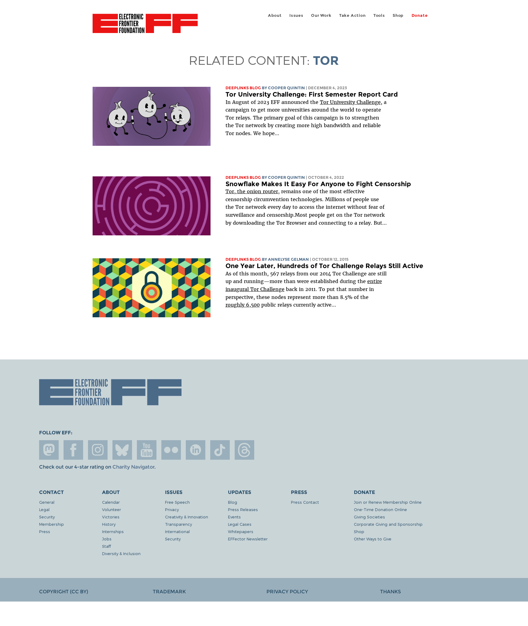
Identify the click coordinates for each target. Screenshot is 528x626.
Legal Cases (239, 524)
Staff (106, 546)
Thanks (390, 592)
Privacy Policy (287, 592)
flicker (171, 450)
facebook (73, 450)
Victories (110, 516)
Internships (113, 531)
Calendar (111, 502)
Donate (420, 15)
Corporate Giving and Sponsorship (388, 524)
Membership (51, 524)
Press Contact (305, 502)
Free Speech (177, 502)
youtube (146, 450)
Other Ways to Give (372, 538)
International (177, 531)
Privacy (172, 509)
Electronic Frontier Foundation (145, 27)
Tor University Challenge (350, 102)
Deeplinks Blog (243, 88)
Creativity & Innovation (186, 516)
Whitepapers (240, 531)
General (46, 502)
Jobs (107, 538)
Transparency (178, 524)
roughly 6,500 (243, 305)
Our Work (321, 15)
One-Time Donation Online (380, 509)
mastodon (49, 450)
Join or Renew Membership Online (388, 502)
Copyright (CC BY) (63, 592)
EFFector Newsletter (248, 538)
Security (47, 516)
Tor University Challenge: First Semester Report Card (312, 94)
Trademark (169, 592)
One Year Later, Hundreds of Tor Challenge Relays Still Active (324, 266)
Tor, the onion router (252, 191)
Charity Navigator (133, 467)
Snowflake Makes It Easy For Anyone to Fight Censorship (318, 184)
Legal (44, 509)
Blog (232, 502)
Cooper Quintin (286, 88)
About (275, 15)
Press (44, 531)
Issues (296, 15)
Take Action (352, 15)
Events (234, 516)
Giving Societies (369, 516)
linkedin (195, 450)
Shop (398, 15)
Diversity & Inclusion (121, 553)
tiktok (220, 450)
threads (244, 450)
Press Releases (243, 509)
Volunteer (111, 509)
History (109, 524)
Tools (379, 15)
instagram (98, 450)
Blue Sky (122, 450)
